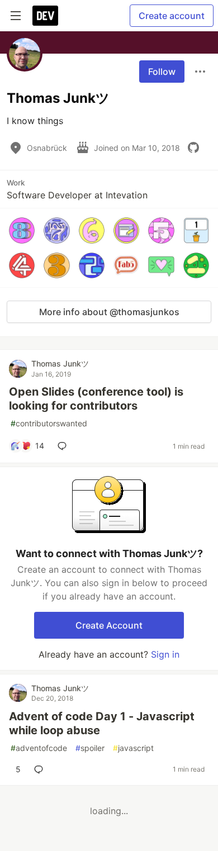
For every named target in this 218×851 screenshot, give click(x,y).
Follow (162, 71)
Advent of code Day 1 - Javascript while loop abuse (102, 723)
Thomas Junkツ (60, 363)
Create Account (109, 625)
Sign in (165, 654)
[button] (22, 230)
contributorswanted (49, 423)
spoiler (90, 748)
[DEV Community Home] (45, 15)
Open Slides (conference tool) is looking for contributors (96, 398)
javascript (133, 748)
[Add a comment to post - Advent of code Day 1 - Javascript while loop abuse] (40, 769)
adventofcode (39, 748)
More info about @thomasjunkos (109, 311)
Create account (172, 15)
